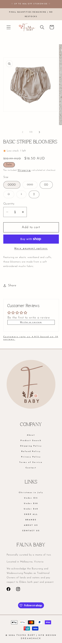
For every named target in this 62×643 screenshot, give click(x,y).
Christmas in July (31, 493)
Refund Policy (31, 451)
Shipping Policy (31, 446)
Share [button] (12, 285)
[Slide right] (39, 132)
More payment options (31, 248)
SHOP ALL (31, 514)
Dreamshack (31, 639)
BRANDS (30, 520)
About (31, 435)
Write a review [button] (31, 322)
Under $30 (31, 503)
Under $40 (31, 509)
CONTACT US (31, 531)
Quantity (9, 203)
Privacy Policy (31, 457)
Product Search (31, 440)
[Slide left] (22, 132)
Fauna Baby (26, 635)
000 (32, 186)
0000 (12, 184)
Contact (31, 468)
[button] (8, 27)
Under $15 (31, 498)
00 (46, 184)
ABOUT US (31, 525)
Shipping (24, 170)
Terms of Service (31, 462)
